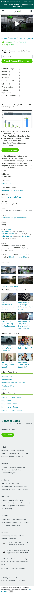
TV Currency (21, 506)
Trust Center (21, 580)
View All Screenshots (9, 286)
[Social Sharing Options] (2, 34)
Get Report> (17, 7)
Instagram (13, 539)
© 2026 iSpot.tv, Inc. (7, 578)
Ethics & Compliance (8, 580)
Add (9, 229)
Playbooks (12, 506)
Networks (20, 451)
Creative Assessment (17, 467)
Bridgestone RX (7, 401)
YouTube (19, 190)
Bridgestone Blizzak (9, 404)
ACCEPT (11, 591)
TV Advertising (6, 509)
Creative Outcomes (21, 503)
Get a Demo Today (10, 150)
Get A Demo (7, 435)
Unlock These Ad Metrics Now (17, 61)
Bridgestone (6, 183)
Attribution (17, 470)
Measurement (6, 470)
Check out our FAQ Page (18, 257)
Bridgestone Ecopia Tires (11, 197)
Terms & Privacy (21, 578)
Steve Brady (26, 236)
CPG (26, 453)
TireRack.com (6, 380)
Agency (4, 453)
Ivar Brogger (6, 231)
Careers (24, 519)
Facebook (5, 190)
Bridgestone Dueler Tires (11, 398)
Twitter (12, 190)
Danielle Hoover (7, 234)
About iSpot (5, 519)
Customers (16, 519)
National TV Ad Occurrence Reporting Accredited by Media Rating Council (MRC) (18, 552)
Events (3, 506)
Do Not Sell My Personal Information (13, 568)
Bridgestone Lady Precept (11, 410)
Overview (4, 451)
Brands (12, 451)
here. (3, 564)
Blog (21, 500)
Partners (26, 522)
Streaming (12, 453)
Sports (20, 453)
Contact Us (17, 522)
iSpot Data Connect (8, 456)
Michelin (4, 389)
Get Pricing (16, 525)
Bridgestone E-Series (9, 407)
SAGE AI (20, 456)
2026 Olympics (23, 489)
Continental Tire (7, 386)
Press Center (6, 522)
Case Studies (13, 500)
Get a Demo (5, 525)
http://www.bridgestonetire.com (14, 218)
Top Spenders (14, 484)
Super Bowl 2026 (20, 486)
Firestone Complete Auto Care (13, 383)
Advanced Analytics (8, 473)
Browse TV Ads (6, 486)
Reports (4, 500)
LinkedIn (4, 539)
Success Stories (7, 503)
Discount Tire (6, 376)
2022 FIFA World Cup (8, 489)
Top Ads (4, 484)
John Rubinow (6, 236)
